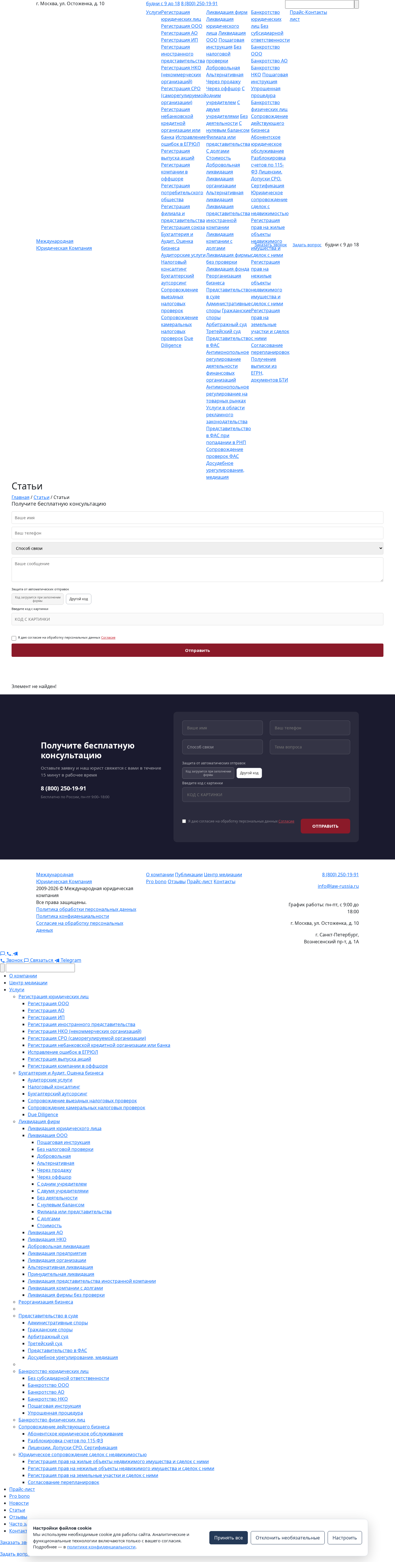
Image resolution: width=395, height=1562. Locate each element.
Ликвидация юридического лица (222, 26)
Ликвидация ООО (48, 1135)
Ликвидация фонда (227, 269)
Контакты (224, 881)
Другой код (78, 598)
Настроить (345, 1538)
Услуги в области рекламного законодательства (227, 414)
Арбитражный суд (226, 324)
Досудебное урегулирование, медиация (225, 470)
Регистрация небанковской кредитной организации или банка (180, 123)
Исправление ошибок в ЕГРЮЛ (63, 1052)
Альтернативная (224, 74)
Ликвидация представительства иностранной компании (92, 1281)
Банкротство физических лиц (52, 1420)
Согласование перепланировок (63, 1482)
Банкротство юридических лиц (266, 19)
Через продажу (223, 81)
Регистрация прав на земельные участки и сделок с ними (270, 324)
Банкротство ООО (48, 1385)
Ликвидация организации (57, 1260)
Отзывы (177, 881)
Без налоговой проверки (223, 54)
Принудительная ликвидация (61, 1274)
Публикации (189, 874)
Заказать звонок (270, 244)
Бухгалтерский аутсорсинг (57, 1093)
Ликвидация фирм (227, 12)
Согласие (108, 637)
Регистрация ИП (179, 40)
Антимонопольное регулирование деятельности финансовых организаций (227, 366)
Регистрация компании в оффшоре (175, 172)
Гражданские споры (50, 1329)
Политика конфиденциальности (72, 916)
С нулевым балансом (60, 1204)
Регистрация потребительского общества (182, 192)
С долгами (217, 151)
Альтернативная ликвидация (60, 1267)
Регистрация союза (183, 227)
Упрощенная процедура (55, 1413)
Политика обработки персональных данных (86, 909)
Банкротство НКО (48, 1399)
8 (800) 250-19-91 (199, 3)
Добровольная (223, 67)
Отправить (197, 650)
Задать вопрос (307, 244)
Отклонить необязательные (288, 1538)
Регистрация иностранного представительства (183, 54)
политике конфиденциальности (101, 1547)
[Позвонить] (9, 953)
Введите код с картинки (30, 609)
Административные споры (58, 1322)
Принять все (228, 1538)
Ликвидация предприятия (57, 1253)
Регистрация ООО (181, 26)
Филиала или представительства (74, 1211)
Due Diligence (43, 1114)
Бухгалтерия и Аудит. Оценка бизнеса (177, 241)
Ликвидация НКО (47, 1239)
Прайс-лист (200, 881)
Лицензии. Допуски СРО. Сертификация (267, 179)
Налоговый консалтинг (54, 1087)
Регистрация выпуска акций (59, 1059)
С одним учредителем (62, 1184)
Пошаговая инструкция (63, 1142)
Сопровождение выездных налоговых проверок (82, 1100)
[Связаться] (3, 953)
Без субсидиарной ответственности (270, 33)
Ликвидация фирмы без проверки (66, 1295)
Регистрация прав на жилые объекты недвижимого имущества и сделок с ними (118, 1461)
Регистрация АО (179, 33)
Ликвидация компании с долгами (220, 241)
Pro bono (156, 881)
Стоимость (218, 158)
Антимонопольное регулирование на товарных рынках (227, 394)
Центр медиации (223, 874)
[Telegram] (15, 953)
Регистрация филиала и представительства (183, 213)
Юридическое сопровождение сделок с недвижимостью (83, 1454)
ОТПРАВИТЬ (325, 826)
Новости (19, 1503)
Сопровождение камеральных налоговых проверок (86, 1107)
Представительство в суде (48, 1316)
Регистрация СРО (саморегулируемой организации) (183, 95)
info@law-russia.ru (338, 886)
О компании (160, 874)
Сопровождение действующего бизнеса (269, 123)
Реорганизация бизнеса (46, 1302)
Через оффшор (223, 88)
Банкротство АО (269, 61)
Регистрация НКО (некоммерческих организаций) (181, 74)
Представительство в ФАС (57, 1350)
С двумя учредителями (62, 1191)
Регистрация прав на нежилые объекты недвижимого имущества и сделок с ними (267, 283)
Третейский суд (223, 331)
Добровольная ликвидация (59, 1246)
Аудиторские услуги (183, 255)
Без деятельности (57, 1198)
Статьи (17, 1510)
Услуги (153, 12)
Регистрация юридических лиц (53, 996)
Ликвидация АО (45, 1232)
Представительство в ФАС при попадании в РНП (228, 435)
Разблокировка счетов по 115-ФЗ (268, 165)
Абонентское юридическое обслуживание (267, 144)
